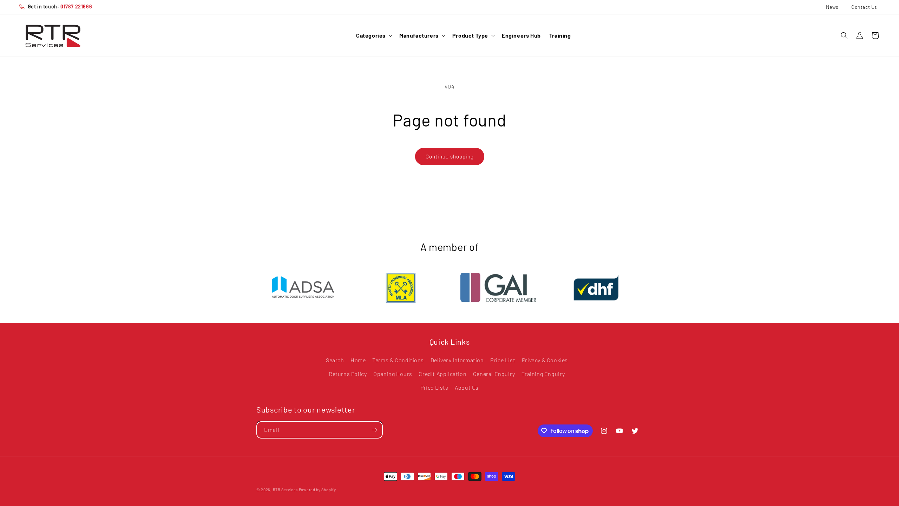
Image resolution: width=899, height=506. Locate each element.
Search (335, 360)
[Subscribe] (374, 430)
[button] (373, 36)
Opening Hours (392, 373)
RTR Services (286, 489)
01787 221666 (76, 6)
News (832, 7)
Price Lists (434, 387)
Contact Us (864, 7)
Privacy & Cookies (545, 360)
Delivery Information (457, 360)
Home (358, 360)
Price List (502, 360)
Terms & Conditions (398, 360)
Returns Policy (348, 373)
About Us (467, 387)
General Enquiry (494, 373)
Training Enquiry (543, 373)
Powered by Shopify (317, 489)
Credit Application (442, 373)
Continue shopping (450, 156)
